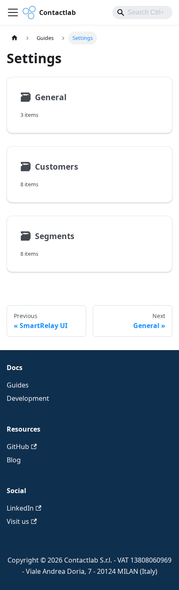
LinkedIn (20, 508)
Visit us (18, 521)
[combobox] (142, 12)
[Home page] (14, 38)
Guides (18, 385)
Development (28, 398)
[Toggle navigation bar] (13, 12)
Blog (14, 459)
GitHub (18, 446)
